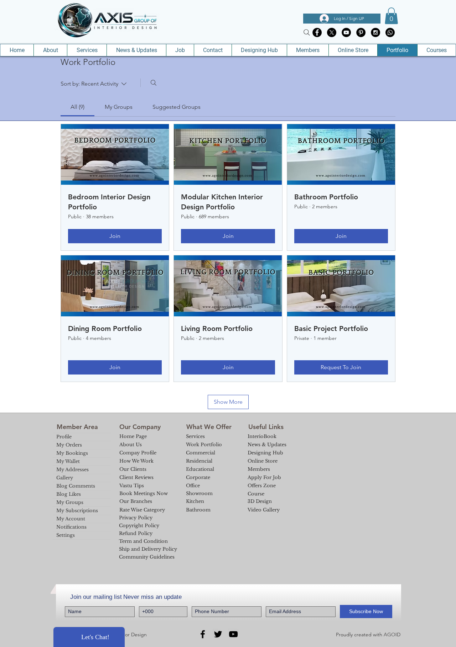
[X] (331, 32)
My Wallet (68, 461)
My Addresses (72, 470)
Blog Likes (68, 494)
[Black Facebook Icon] (202, 634)
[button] (391, 15)
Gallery (64, 478)
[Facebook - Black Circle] (317, 32)
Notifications (71, 527)
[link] (77, 106)
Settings (65, 535)
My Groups (69, 502)
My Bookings (72, 453)
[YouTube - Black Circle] (346, 32)
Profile (64, 437)
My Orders (69, 445)
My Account (70, 519)
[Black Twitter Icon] (218, 634)
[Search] (306, 32)
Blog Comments (75, 486)
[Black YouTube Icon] (233, 634)
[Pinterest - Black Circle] (361, 32)
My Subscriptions (77, 511)
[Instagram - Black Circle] (375, 32)
